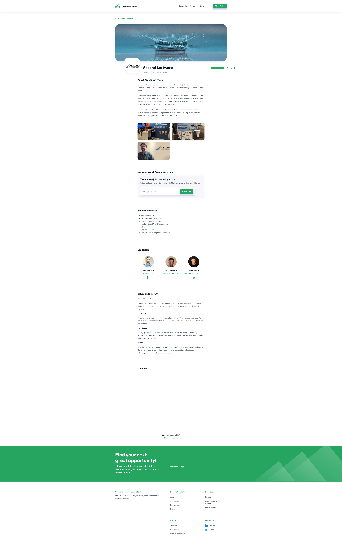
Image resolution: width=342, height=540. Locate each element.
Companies (183, 6)
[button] (193, 6)
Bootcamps (174, 505)
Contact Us (174, 530)
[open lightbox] (154, 131)
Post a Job (220, 6)
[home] (128, 6)
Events (173, 509)
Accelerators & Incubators (211, 502)
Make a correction (171, 438)
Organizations (210, 507)
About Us (173, 525)
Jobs (174, 6)
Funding (208, 497)
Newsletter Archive (177, 534)
